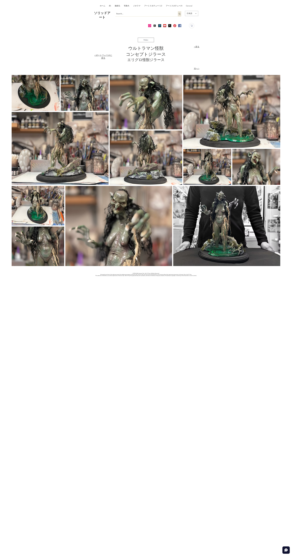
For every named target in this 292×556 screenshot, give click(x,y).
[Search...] (179, 13)
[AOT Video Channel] (164, 25)
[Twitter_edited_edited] (169, 25)
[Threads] (154, 25)
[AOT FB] (179, 25)
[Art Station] (159, 25)
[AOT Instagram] (149, 25)
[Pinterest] (174, 25)
